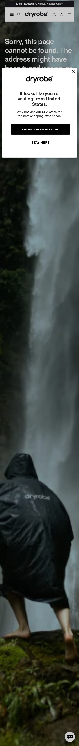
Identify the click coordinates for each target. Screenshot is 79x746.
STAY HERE (40, 142)
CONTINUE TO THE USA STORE (40, 129)
